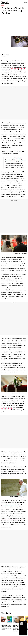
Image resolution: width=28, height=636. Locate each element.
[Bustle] (5, 2)
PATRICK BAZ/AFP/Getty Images (27, 41)
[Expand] (21, 622)
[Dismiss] (26, 622)
